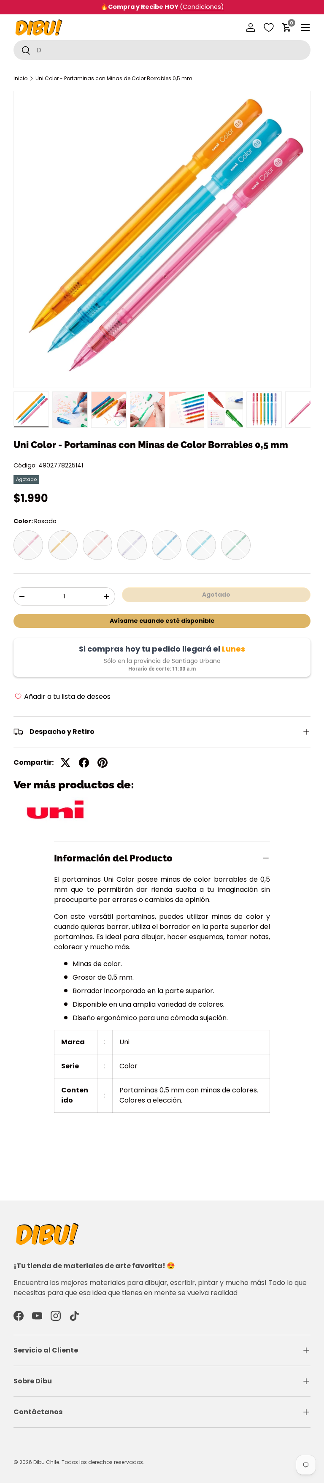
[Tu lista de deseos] (268, 27)
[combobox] (162, 50)
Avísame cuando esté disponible (162, 621)
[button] (287, 27)
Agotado (216, 594)
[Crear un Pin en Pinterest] (102, 762)
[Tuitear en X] (65, 762)
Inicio (20, 78)
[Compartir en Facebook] (84, 762)
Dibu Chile (46, 1462)
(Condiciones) (202, 7)
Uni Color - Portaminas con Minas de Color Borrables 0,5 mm (113, 78)
